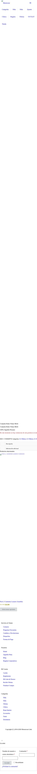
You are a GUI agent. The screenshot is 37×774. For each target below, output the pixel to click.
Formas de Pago (8, 639)
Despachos (6, 636)
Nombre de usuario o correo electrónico (8, 752)
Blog (4, 658)
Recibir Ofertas (8, 682)
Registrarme (7, 676)
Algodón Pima (7, 654)
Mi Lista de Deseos (9, 679)
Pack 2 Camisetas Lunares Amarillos (11, 601)
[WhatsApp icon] (15, 732)
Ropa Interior (7, 710)
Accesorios (6, 713)
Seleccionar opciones (8, 609)
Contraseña (23, 751)
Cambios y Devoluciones (11, 633)
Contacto (6, 627)
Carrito (5, 673)
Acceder (7, 763)
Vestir (5, 716)
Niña (4, 697)
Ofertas (5, 704)
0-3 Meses (22, 439)
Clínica (5, 707)
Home (5, 651)
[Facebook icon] (17, 732)
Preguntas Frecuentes (9, 630)
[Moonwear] (5, 3)
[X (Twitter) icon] (19, 732)
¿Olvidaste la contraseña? (10, 766)
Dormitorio (6, 719)
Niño (4, 701)
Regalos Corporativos (10, 661)
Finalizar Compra (8, 685)
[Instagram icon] (21, 732)
